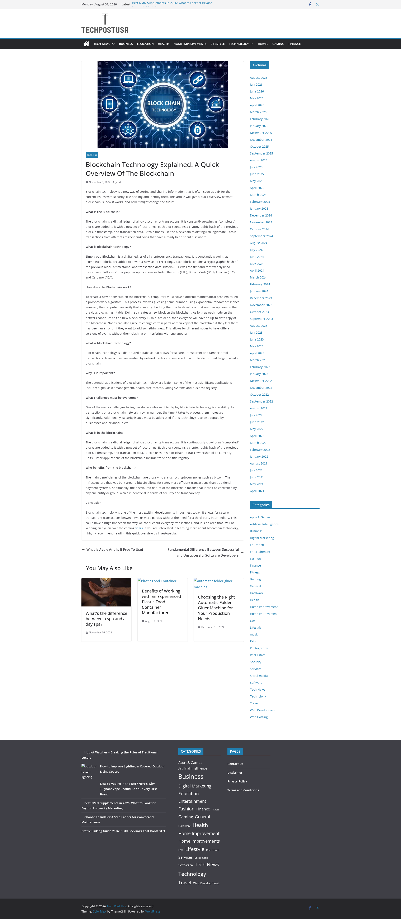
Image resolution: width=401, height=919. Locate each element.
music (254, 634)
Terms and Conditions (243, 790)
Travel (263, 44)
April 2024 (257, 270)
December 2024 (261, 215)
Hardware (257, 593)
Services (255, 669)
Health (163, 44)
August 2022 (258, 408)
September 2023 (261, 319)
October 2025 (259, 146)
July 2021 (256, 470)
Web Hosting (259, 717)
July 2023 (256, 332)
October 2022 (259, 394)
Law (252, 621)
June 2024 (257, 257)
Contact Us (235, 764)
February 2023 (260, 367)
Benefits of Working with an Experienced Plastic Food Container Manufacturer (161, 601)
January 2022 (259, 456)
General (255, 586)
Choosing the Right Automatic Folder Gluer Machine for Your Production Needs (216, 608)
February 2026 (260, 119)
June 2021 (257, 477)
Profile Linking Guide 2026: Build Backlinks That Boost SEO (123, 831)
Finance (294, 44)
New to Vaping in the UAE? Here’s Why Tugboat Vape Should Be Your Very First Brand (128, 789)
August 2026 (258, 78)
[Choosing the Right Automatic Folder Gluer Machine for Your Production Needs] (219, 581)
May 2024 (256, 264)
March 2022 (258, 443)
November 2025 (261, 140)
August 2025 (258, 160)
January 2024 (259, 291)
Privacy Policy (237, 781)
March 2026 (258, 112)
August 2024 (258, 243)
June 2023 (257, 339)
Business (126, 44)
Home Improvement (264, 607)
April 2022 (257, 436)
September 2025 (261, 153)
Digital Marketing (262, 538)
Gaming (278, 44)
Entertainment (260, 552)
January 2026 (259, 126)
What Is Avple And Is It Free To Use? (114, 549)
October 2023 (259, 312)
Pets (253, 641)
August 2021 (258, 463)
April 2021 (257, 491)
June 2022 (257, 422)
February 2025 (260, 202)
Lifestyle (218, 44)
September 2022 (261, 401)
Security (255, 662)
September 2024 (261, 236)
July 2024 (256, 250)
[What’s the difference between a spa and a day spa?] (106, 581)
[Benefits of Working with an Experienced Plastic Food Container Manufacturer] (157, 581)
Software (256, 683)
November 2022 (261, 388)
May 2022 (256, 429)
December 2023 (261, 298)
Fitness (255, 572)
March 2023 (258, 360)
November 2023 (261, 305)
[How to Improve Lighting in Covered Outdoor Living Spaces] (89, 771)
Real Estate (257, 655)
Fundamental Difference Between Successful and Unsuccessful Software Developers (203, 552)
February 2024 (260, 284)
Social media (259, 676)
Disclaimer (234, 773)
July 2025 (256, 167)
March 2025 (258, 195)
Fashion (255, 559)
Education (145, 44)
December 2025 (261, 133)
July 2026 (256, 84)
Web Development (263, 710)
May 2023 (256, 346)
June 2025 (257, 174)
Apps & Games (260, 517)
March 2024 (258, 277)
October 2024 (259, 229)
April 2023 (257, 353)
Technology (239, 44)
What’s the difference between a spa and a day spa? (106, 618)
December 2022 (261, 381)
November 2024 (261, 222)
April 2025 (257, 188)
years (139, 528)
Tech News (102, 44)
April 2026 (257, 105)
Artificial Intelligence (264, 524)
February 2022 (260, 450)
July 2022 (256, 415)
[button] (112, 44)
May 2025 (256, 181)
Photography (259, 648)
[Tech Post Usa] (86, 44)
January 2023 (259, 374)
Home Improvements (190, 44)
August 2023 (258, 326)
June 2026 (257, 91)
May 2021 (256, 484)
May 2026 (256, 98)
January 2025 (259, 208)
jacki (118, 182)
